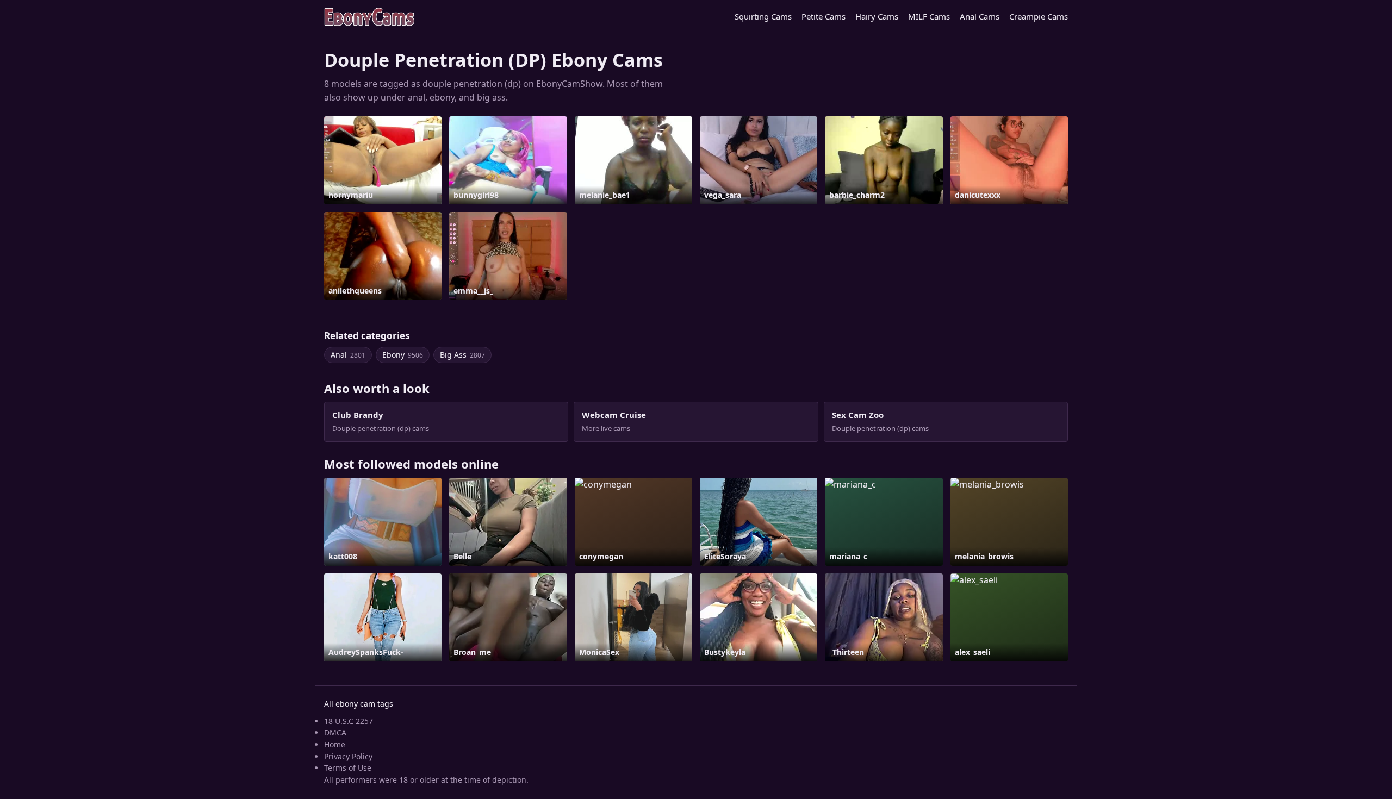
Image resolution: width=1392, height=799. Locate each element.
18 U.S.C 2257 (348, 721)
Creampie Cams (1038, 16)
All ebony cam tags (358, 703)
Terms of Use (347, 768)
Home (334, 744)
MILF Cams (929, 16)
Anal (348, 354)
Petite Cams (823, 16)
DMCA (335, 732)
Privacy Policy (348, 756)
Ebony (402, 354)
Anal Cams (979, 16)
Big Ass (462, 354)
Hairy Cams (876, 16)
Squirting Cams (763, 16)
